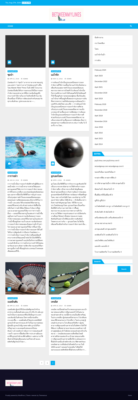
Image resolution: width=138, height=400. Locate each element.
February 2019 (100, 104)
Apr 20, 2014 (58, 306)
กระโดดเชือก (100, 43)
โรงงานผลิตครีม (101, 252)
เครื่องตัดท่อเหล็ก (101, 218)
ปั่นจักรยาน (99, 37)
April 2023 (99, 76)
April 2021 (99, 87)
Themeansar (43, 395)
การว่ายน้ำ (13, 176)
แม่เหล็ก (98, 246)
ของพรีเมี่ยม (99, 172)
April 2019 (99, 98)
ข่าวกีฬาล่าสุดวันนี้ (102, 183)
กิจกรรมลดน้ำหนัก (12, 71)
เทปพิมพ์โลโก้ (100, 235)
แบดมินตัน (13, 301)
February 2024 (100, 70)
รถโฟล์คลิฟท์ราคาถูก (103, 206)
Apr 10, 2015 (14, 306)
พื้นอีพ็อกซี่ (99, 195)
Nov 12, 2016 (58, 79)
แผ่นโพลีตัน (99, 240)
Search (97, 261)
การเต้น (98, 60)
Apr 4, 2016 (57, 180)
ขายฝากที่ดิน (99, 178)
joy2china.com (100, 161)
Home (10, 26)
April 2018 (99, 116)
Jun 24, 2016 (14, 180)
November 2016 (101, 121)
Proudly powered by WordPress (15, 395)
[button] (131, 26)
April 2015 (99, 138)
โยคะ (97, 49)
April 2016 (99, 133)
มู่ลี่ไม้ (97, 200)
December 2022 (101, 81)
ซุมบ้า (10, 74)
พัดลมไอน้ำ (99, 189)
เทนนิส (54, 301)
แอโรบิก (55, 74)
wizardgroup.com (101, 166)
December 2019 (101, 93)
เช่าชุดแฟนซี (99, 229)
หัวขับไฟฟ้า (99, 212)
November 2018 (101, 110)
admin (25, 79)
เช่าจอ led (98, 223)
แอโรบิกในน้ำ (100, 55)
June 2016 (99, 127)
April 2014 (99, 144)
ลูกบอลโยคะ (57, 176)
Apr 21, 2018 (14, 79)
